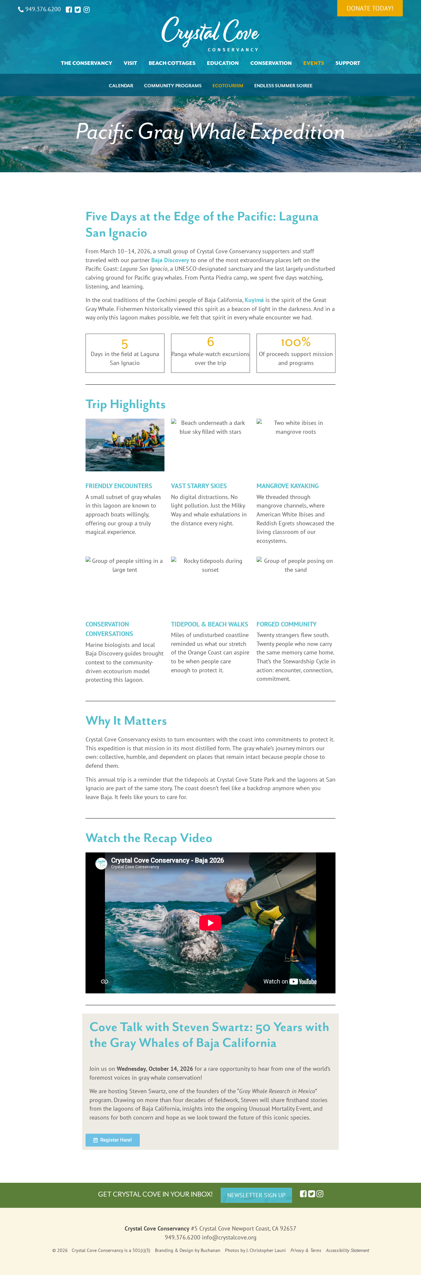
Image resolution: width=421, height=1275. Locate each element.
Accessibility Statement (347, 1250)
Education (223, 63)
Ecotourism (227, 86)
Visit (130, 63)
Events (313, 63)
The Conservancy (86, 63)
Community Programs (173, 86)
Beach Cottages (172, 63)
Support (347, 63)
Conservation (271, 63)
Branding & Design (174, 1250)
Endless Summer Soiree (283, 86)
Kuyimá (254, 300)
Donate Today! (370, 8)
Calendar (121, 86)
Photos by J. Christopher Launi (255, 1250)
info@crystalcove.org (229, 1237)
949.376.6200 (42, 9)
